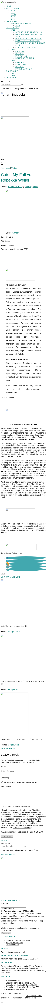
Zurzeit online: (12, 981)
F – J (13, 13)
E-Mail (4, 904)
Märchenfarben (12, 945)
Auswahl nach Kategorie (11, 959)
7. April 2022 (13, 745)
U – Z (13, 19)
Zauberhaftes (13, 21)
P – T (13, 17)
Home (9, 6)
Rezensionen (13, 8)
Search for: (5, 82)
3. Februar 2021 (15, 187)
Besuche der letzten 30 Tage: (18, 985)
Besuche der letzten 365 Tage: (19, 987)
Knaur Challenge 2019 (27, 41)
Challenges (12, 28)
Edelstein (20, 65)
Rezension (5, 168)
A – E (13, 10)
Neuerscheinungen (21, 23)
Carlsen (19, 52)
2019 (13, 30)
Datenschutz (7, 909)
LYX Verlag (21, 56)
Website (4, 778)
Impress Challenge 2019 (28, 39)
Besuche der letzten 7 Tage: (18, 983)
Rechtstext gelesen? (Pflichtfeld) (18, 911)
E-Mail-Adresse (8, 771)
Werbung (15, 168)
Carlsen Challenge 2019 (28, 32)
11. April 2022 (14, 689)
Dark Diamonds (23, 69)
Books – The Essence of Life (18, 940)
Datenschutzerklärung (22, 828)
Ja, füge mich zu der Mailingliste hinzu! (20, 782)
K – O (13, 15)
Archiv (3, 952)
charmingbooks (31, 187)
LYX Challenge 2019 (25, 47)
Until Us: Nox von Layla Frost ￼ (14, 626)
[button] (8, 558)
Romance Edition (24, 58)
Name (4, 767)
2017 (13, 60)
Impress (19, 54)
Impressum (17, 998)
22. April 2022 (14, 631)
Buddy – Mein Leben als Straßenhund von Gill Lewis (22, 739)
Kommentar (6, 786)
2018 (17, 26)
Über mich (11, 78)
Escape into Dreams (14, 943)
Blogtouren (12, 71)
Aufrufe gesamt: (13, 989)
